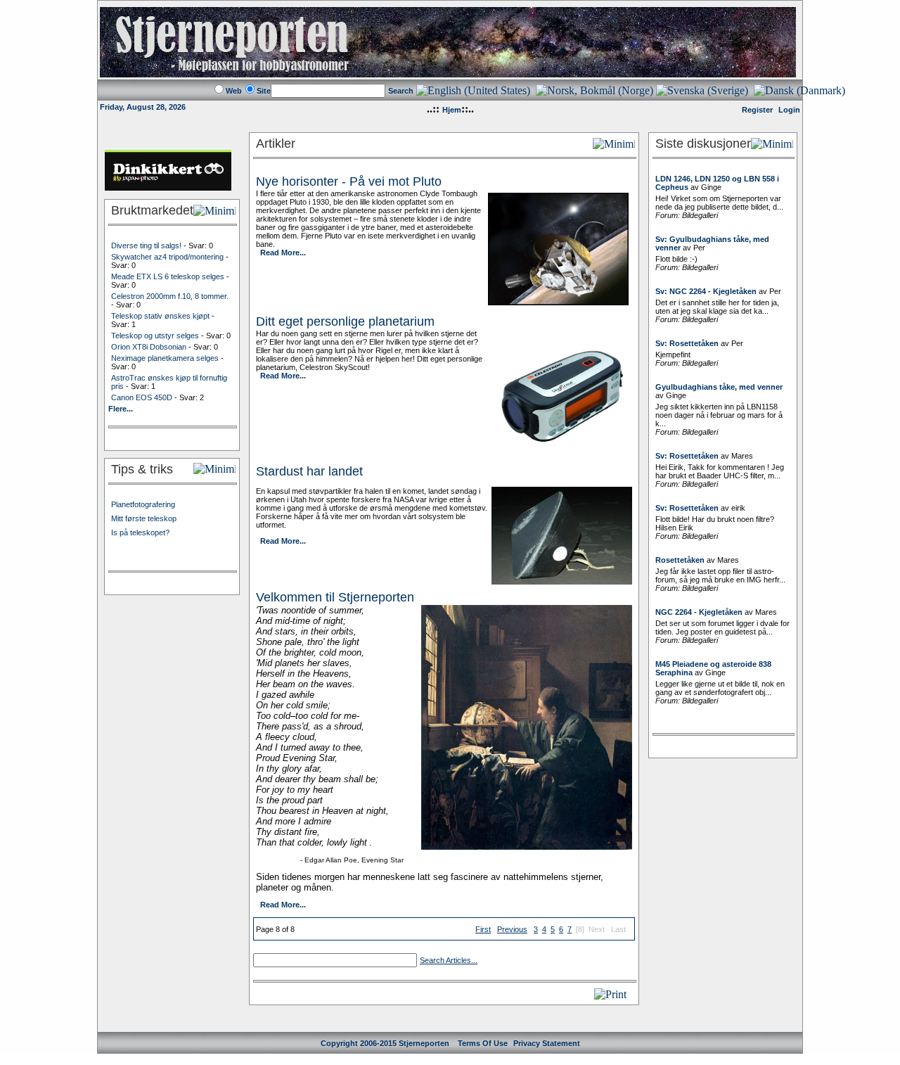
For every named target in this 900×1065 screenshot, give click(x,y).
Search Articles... (448, 960)
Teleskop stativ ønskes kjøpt (160, 316)
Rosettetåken (680, 560)
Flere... (120, 408)
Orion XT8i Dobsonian (148, 347)
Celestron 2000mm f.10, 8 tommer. (170, 296)
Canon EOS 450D (141, 397)
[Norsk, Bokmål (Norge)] (594, 90)
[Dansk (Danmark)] (799, 90)
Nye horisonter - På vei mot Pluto (349, 181)
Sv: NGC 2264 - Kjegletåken (706, 291)
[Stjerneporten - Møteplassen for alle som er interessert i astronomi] (448, 73)
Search (400, 91)
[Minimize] (214, 211)
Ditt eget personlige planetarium (345, 321)
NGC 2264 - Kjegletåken (698, 612)
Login (789, 110)
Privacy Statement (546, 1043)
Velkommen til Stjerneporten (335, 597)
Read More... (283, 252)
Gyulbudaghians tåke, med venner (719, 387)
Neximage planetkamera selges (165, 358)
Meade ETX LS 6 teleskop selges (167, 276)
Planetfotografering (143, 504)
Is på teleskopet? (140, 532)
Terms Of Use (483, 1043)
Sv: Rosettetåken (687, 343)
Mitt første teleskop (143, 518)
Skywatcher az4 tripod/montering (167, 257)
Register (757, 110)
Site (264, 91)
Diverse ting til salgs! (146, 245)
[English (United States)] (473, 90)
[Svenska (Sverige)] (702, 90)
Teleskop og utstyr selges (155, 335)
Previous (512, 929)
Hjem (451, 110)
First (483, 929)
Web (234, 91)
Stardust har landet (309, 471)
